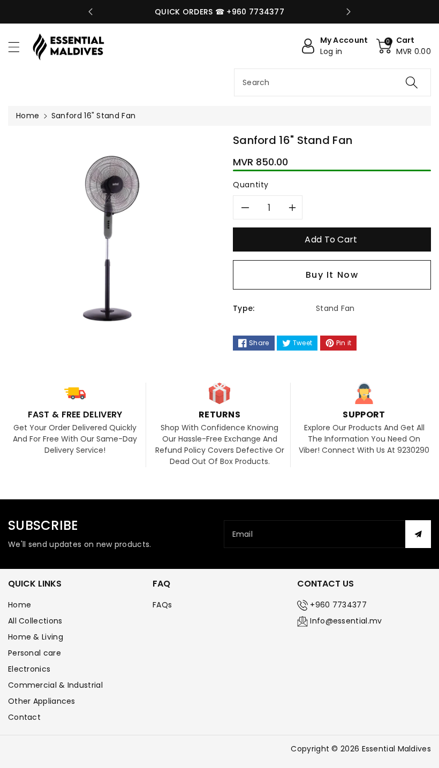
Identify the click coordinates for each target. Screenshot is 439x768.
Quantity (251, 184)
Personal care (34, 653)
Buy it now (332, 275)
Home (27, 115)
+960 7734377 (338, 604)
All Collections (35, 620)
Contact (24, 717)
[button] (18, 47)
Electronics (29, 669)
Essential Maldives (396, 748)
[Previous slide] (90, 12)
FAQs (162, 604)
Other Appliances (41, 701)
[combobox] (332, 82)
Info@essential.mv (346, 620)
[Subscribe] (418, 534)
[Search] (411, 82)
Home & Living (35, 637)
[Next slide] (348, 12)
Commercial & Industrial (55, 685)
